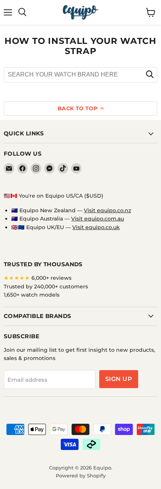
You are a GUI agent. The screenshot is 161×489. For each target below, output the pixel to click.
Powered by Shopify (81, 475)
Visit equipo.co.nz (107, 210)
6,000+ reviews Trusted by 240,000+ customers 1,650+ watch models (46, 286)
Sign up (118, 378)
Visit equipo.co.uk (96, 227)
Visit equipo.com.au (97, 218)
